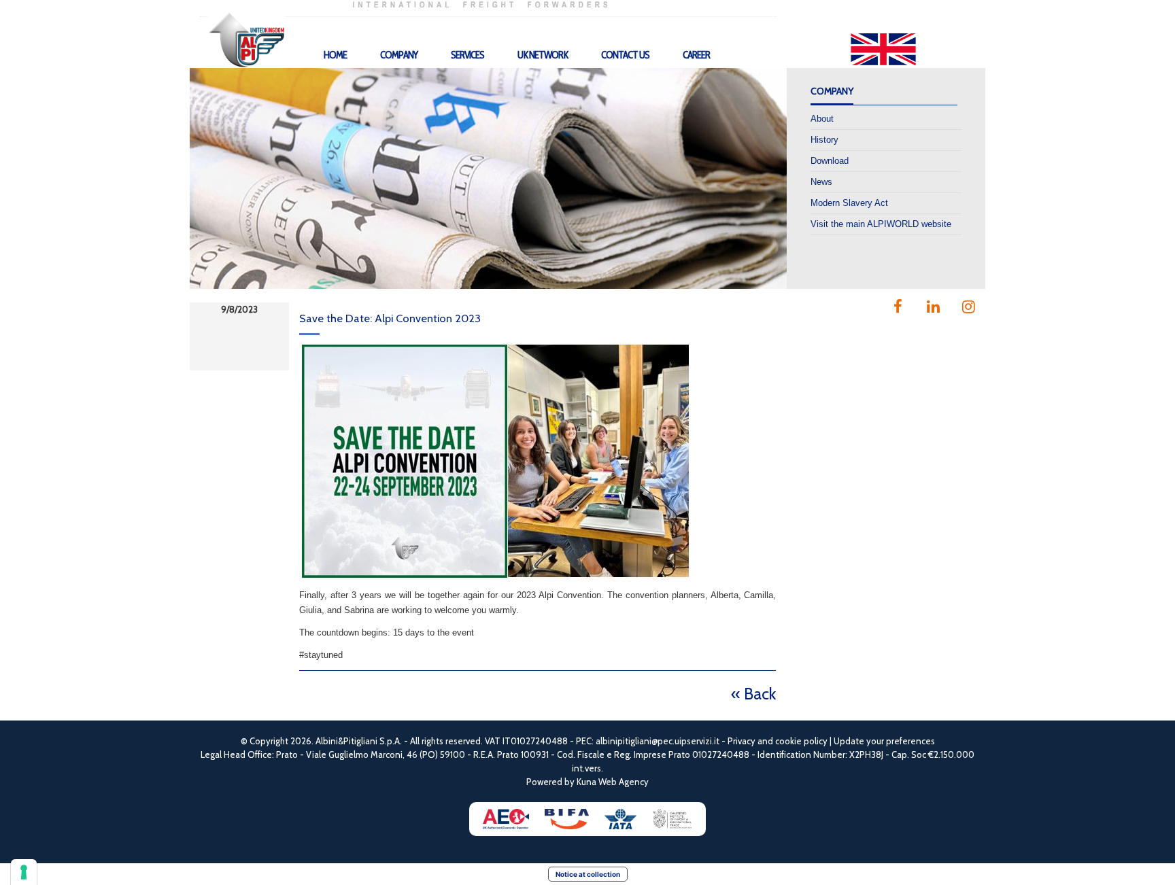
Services (467, 55)
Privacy (741, 740)
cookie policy (801, 740)
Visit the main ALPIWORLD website (881, 224)
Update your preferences (884, 740)
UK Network (542, 55)
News (821, 182)
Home (335, 55)
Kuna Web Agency (613, 781)
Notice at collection (588, 874)
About (822, 119)
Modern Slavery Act (849, 203)
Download (830, 161)
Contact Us (625, 55)
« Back (753, 694)
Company (399, 55)
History (824, 140)
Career (696, 55)
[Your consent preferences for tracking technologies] (24, 872)
